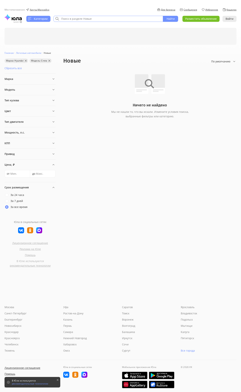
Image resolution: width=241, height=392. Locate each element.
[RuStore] (161, 384)
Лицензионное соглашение (30, 243)
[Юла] (13, 17)
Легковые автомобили (29, 53)
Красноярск (12, 338)
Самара (68, 332)
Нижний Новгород (75, 338)
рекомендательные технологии (30, 265)
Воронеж (127, 319)
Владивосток (189, 313)
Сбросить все (13, 68)
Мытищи (186, 326)
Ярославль (187, 307)
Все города (188, 350)
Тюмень (10, 350)
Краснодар (12, 332)
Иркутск (127, 338)
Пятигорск (187, 338)
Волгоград (128, 326)
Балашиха (128, 332)
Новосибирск (13, 326)
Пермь (67, 326)
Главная (9, 53)
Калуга (185, 332)
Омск (66, 350)
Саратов (127, 307)
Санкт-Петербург (16, 313)
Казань (67, 319)
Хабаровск (70, 344)
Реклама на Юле (30, 249)
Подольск (187, 319)
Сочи (125, 344)
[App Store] (134, 375)
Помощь (30, 255)
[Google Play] (161, 375)
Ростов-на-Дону (73, 313)
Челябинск (11, 344)
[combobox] (108, 19)
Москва (9, 307)
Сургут (126, 350)
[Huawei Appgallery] (134, 384)
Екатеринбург (13, 319)
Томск (125, 313)
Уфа (65, 307)
